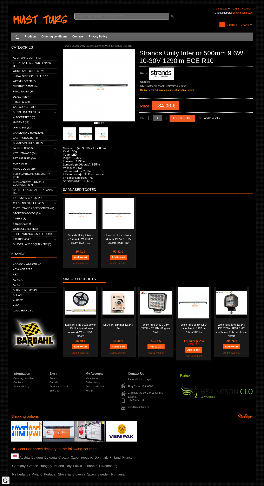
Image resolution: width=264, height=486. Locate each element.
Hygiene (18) (21, 122)
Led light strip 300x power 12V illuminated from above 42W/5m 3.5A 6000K (80, 330)
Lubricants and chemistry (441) (31, 175)
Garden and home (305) (28, 132)
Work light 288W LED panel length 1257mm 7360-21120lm (193, 328)
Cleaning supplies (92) (28, 203)
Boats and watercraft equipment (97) (28, 183)
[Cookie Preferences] (5, 480)
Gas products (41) (25, 137)
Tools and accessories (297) (32, 234)
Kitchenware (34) (25, 153)
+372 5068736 (136, 400)
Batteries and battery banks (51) (33, 191)
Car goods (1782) (24, 107)
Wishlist (90, 390)
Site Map (54, 390)
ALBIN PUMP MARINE (25, 290)
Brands (54, 378)
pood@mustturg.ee (242, 12)
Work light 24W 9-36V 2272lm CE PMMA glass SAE (156, 328)
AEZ (15, 274)
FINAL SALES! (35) (23, 91)
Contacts (78, 36)
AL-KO (16, 284)
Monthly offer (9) (25, 86)
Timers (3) (19, 218)
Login (235, 8)
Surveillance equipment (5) (32, 244)
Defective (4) (22, 96)
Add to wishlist (212, 118)
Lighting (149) (22, 239)
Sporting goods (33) (27, 213)
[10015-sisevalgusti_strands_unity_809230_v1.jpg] (85, 133)
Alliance (19, 295)
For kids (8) (20, 163)
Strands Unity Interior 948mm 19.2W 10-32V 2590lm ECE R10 (118, 239)
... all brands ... (23, 310)
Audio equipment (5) (26, 112)
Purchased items (95, 386)
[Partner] (217, 392)
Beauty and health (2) (28, 143)
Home (66, 46)
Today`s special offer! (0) (30, 76)
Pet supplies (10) (24, 158)
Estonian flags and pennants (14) (33, 64)
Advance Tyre (22, 269)
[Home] (17, 37)
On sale (54, 382)
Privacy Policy (98, 36)
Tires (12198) (21, 101)
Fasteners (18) (23, 148)
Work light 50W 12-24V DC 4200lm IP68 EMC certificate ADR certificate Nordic (231, 330)
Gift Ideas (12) (22, 127)
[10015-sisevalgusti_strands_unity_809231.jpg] (69, 133)
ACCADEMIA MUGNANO (27, 264)
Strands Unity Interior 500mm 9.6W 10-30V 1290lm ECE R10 (102, 46)
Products (30, 36)
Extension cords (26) (27, 198)
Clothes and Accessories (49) (33, 208)
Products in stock (59, 386)
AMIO (16, 305)
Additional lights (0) (27, 57)
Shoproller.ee (245, 416)
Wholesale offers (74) (28, 71)
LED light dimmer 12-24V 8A (118, 326)
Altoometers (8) (24, 117)
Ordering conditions (54, 36)
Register (246, 8)
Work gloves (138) (25, 228)
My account (92, 378)
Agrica (17, 279)
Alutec (18, 300)
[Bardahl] (34, 349)
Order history (93, 382)
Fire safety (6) (22, 223)
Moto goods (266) (25, 168)
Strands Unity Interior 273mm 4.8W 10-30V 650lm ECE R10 (80, 239)
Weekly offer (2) (24, 81)
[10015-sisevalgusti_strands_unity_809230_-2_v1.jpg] (101, 133)
